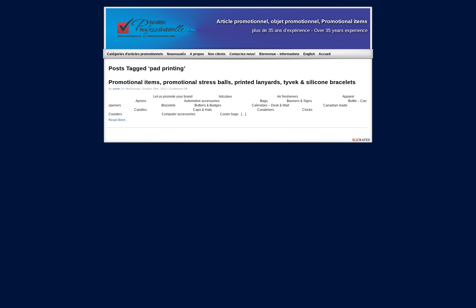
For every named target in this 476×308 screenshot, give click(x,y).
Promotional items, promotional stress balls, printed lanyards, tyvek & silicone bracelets (232, 82)
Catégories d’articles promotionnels (135, 54)
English (309, 54)
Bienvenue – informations (279, 54)
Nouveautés (176, 54)
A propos (197, 54)
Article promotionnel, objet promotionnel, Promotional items (292, 21)
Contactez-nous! (242, 54)
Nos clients (217, 54)
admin (116, 88)
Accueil (325, 54)
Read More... (118, 120)
